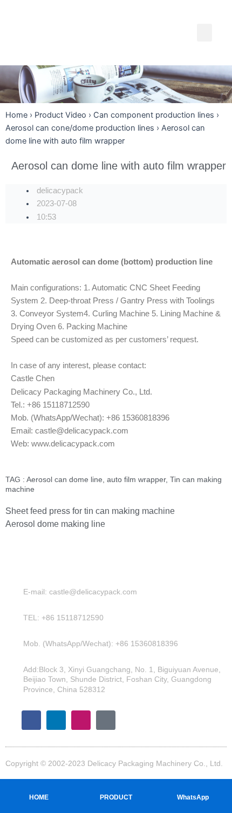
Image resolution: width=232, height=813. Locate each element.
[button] (204, 33)
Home (16, 115)
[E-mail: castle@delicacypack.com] (16, 592)
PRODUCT (116, 797)
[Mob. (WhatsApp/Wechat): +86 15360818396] (16, 643)
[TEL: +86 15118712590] (16, 617)
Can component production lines (153, 115)
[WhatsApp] (193, 786)
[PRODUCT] (116, 786)
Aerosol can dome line (64, 479)
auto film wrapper (136, 479)
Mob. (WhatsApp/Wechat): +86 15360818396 (100, 643)
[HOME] (39, 786)
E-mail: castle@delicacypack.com (80, 591)
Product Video (60, 115)
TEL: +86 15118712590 (63, 617)
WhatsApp (193, 797)
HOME (39, 797)
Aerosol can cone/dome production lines (79, 128)
